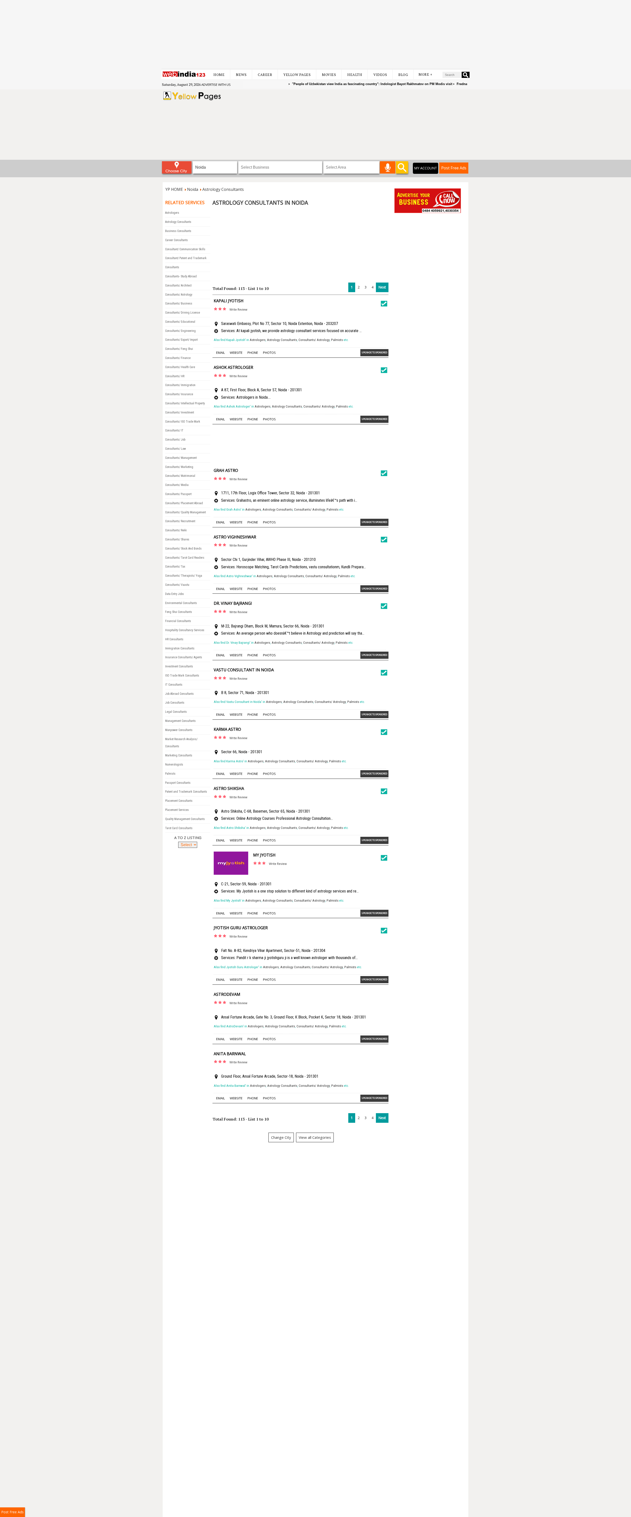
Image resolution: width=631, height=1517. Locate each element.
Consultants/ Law (175, 448)
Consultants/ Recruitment (180, 521)
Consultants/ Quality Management (185, 512)
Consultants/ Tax (175, 566)
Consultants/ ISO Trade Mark (182, 421)
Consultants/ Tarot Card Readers (184, 557)
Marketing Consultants (178, 755)
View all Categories (315, 1137)
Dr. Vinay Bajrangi (233, 603)
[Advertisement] (315, 34)
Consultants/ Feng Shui (179, 349)
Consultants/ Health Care (180, 367)
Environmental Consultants (181, 603)
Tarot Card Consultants (179, 828)
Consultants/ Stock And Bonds (183, 548)
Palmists (170, 773)
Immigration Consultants (179, 648)
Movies (329, 74)
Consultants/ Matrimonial (180, 476)
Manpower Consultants (179, 730)
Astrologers (172, 212)
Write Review (238, 309)
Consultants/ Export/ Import (181, 339)
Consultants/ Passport (178, 494)
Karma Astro (227, 729)
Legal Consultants (176, 712)
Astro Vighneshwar (235, 537)
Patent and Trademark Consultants (186, 791)
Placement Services (177, 810)
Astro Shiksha (229, 788)
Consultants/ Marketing (179, 467)
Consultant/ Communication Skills (185, 249)
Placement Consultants (179, 801)
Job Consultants (174, 702)
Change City (281, 1137)
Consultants (172, 267)
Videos (380, 74)
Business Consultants (178, 231)
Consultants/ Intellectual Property (185, 403)
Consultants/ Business (178, 303)
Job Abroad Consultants (179, 694)
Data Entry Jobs (174, 594)
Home (219, 74)
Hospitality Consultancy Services (184, 630)
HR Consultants (174, 639)
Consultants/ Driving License (182, 312)
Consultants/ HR (174, 376)
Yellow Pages (297, 74)
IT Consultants (173, 684)
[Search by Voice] (387, 167)
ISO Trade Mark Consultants (182, 675)
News (241, 74)
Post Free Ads (453, 168)
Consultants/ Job (175, 439)
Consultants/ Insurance (179, 394)
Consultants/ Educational (180, 321)
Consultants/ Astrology (178, 294)
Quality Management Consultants (185, 819)
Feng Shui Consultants (178, 612)
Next (382, 287)
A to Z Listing (187, 837)
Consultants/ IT (174, 430)
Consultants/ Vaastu (177, 585)
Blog (403, 74)
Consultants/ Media (177, 485)
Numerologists (174, 764)
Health (354, 74)
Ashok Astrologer (233, 367)
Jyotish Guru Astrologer (241, 927)
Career (265, 74)
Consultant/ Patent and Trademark (186, 258)
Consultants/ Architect (178, 285)
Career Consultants (176, 240)
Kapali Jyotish (229, 300)
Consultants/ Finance (178, 358)
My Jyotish (264, 855)
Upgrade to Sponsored (374, 352)
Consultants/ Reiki (176, 530)
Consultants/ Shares (177, 539)
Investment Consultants (179, 666)
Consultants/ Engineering (180, 331)
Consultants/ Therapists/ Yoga (183, 575)
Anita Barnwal (230, 1053)
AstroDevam (227, 994)
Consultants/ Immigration (180, 385)
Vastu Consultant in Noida (244, 670)
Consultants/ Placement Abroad (184, 503)
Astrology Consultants (178, 222)
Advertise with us (216, 84)
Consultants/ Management (181, 458)
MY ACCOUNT (425, 168)
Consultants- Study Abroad (181, 276)
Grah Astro (226, 470)
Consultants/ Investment (179, 412)
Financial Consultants (178, 621)
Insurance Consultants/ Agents (183, 657)
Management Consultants (180, 721)
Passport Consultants (178, 783)
